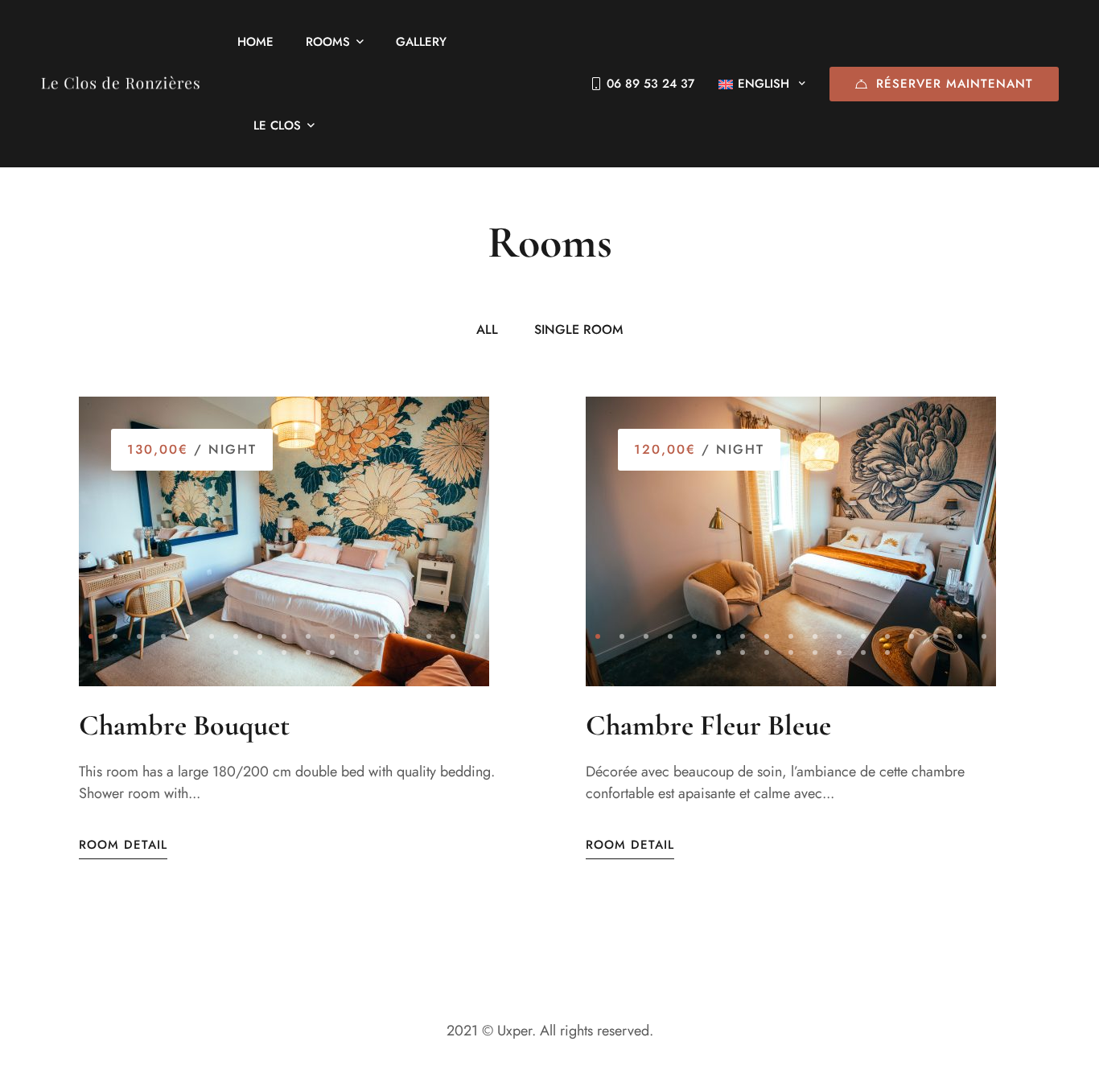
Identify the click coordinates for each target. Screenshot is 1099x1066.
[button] (91, 636)
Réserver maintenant (954, 84)
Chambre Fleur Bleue (708, 725)
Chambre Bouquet (184, 725)
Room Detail (123, 845)
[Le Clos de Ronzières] (120, 83)
